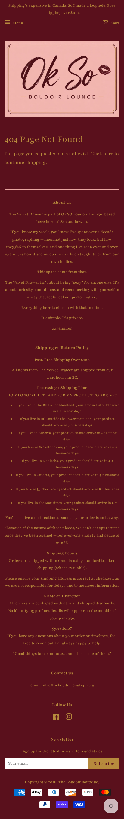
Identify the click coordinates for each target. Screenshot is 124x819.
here (108, 154)
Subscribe (104, 763)
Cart (114, 22)
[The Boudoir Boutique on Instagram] (68, 718)
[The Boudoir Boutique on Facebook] (55, 718)
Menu (17, 22)
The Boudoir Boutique (78, 782)
